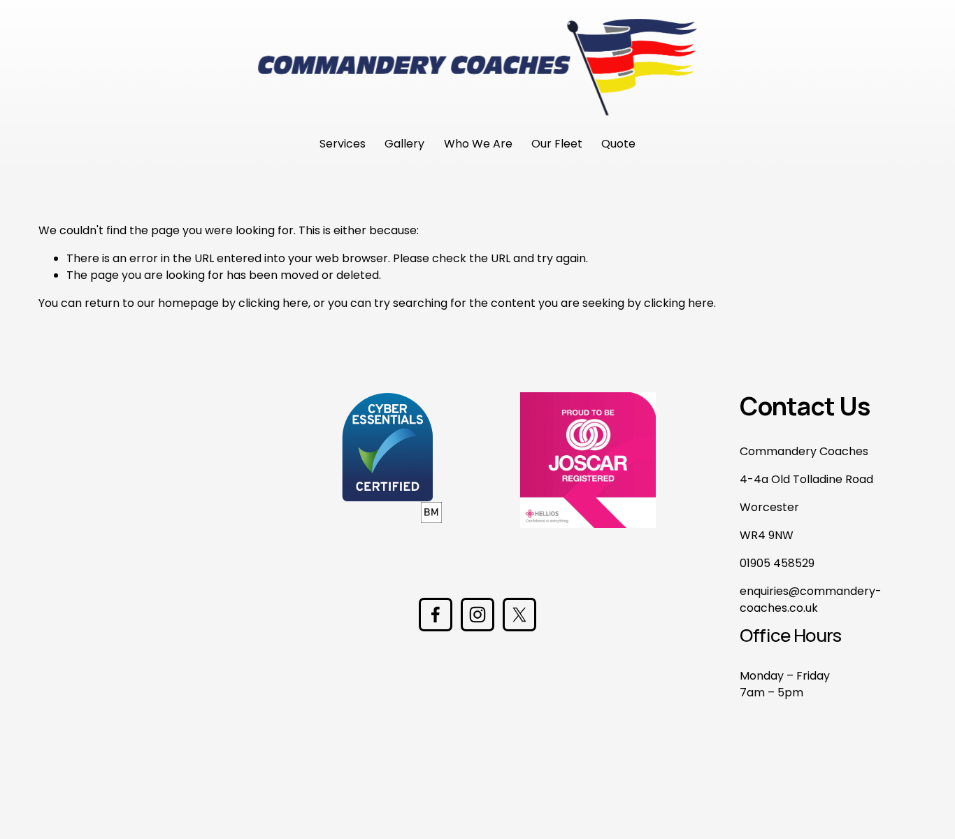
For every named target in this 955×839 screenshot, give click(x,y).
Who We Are (478, 144)
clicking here (273, 303)
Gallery (404, 144)
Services (342, 144)
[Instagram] (477, 614)
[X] (519, 614)
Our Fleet (556, 144)
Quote (618, 144)
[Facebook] (435, 614)
